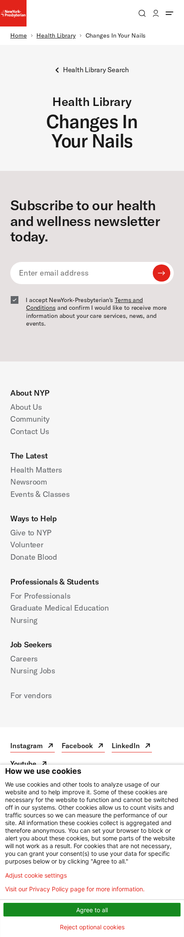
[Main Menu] (169, 13)
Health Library (56, 35)
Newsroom (28, 482)
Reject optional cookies (92, 927)
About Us (26, 407)
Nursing (24, 620)
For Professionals (40, 596)
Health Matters (36, 470)
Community (30, 419)
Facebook (83, 746)
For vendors (31, 695)
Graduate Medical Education (59, 608)
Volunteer (27, 544)
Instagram (32, 746)
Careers (24, 659)
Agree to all (92, 910)
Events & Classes (40, 494)
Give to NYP (30, 533)
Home (18, 35)
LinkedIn (132, 746)
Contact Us (29, 431)
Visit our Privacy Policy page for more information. (75, 889)
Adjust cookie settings (36, 875)
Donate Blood (33, 557)
